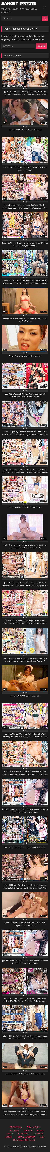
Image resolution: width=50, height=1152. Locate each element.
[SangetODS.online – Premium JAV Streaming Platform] (20, 4)
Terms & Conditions (25, 1137)
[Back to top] (42, 1144)
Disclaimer (14, 1130)
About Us (28, 1130)
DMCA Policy (16, 1127)
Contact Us (23, 1134)
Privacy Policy (34, 1127)
